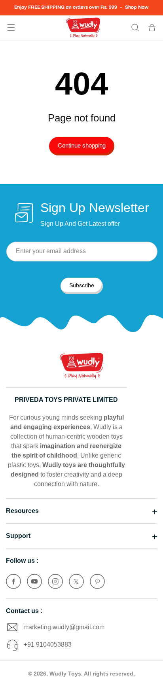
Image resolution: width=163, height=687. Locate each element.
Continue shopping (82, 145)
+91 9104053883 (48, 644)
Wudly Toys (65, 673)
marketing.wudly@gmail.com (63, 627)
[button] (11, 27)
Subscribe (81, 285)
